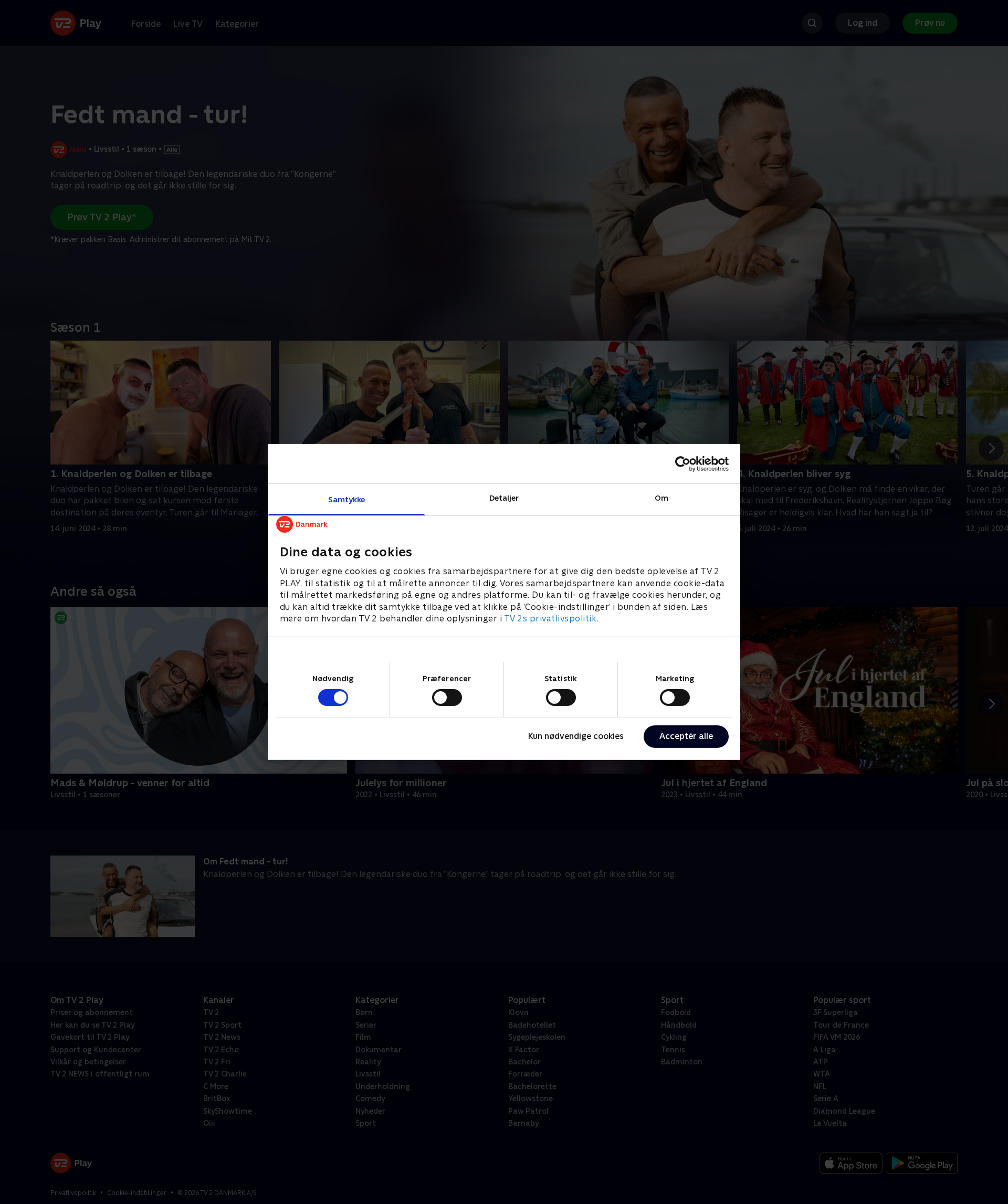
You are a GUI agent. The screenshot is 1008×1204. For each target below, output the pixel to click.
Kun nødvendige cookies (576, 736)
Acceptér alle (686, 736)
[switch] (447, 697)
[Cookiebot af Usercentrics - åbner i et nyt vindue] (683, 463)
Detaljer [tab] (504, 497)
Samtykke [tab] (346, 499)
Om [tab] (661, 497)
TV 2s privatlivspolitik (550, 619)
